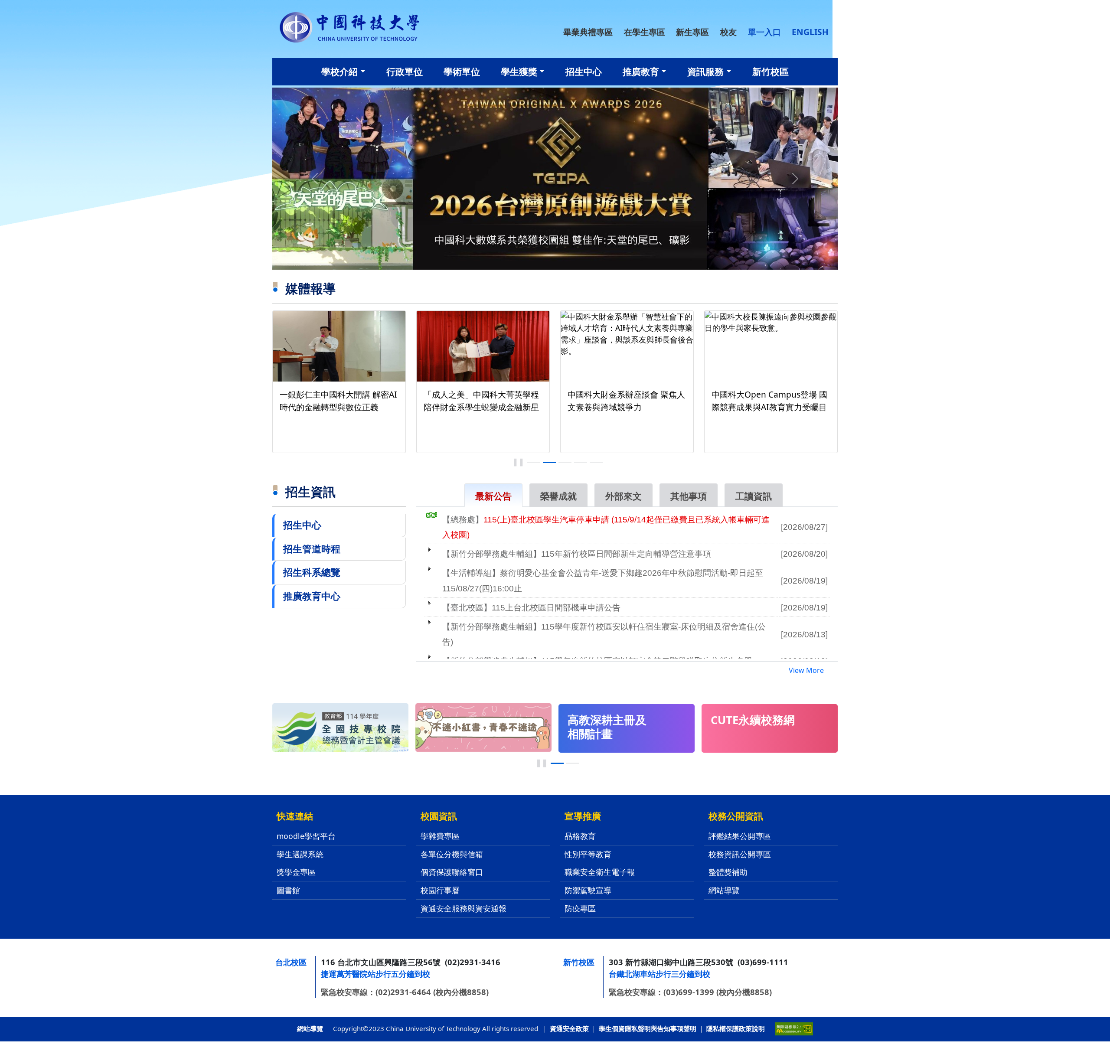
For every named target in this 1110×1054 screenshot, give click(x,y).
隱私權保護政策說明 (735, 1028)
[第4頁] (580, 462)
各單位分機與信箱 (452, 854)
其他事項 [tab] (688, 496)
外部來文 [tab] (623, 496)
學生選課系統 (300, 854)
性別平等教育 (588, 854)
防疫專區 (580, 908)
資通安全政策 (569, 1028)
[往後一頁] (795, 381)
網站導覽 (724, 890)
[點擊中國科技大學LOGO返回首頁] (349, 26)
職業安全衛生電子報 (600, 872)
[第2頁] (549, 462)
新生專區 (692, 32)
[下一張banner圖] (795, 179)
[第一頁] (557, 763)
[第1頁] (533, 462)
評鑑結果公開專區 (739, 836)
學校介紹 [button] (339, 71)
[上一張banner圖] (314, 179)
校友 (728, 32)
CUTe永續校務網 (753, 720)
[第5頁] (596, 462)
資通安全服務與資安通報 (463, 908)
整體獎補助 (728, 872)
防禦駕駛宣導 (588, 890)
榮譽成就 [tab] (558, 496)
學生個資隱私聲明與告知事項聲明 (647, 1028)
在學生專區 (644, 32)
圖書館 (288, 890)
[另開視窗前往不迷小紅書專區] (483, 726)
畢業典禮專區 (588, 32)
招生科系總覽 (311, 572)
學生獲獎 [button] (519, 71)
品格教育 (580, 836)
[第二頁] (572, 763)
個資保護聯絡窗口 (452, 872)
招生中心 (583, 71)
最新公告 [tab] (493, 496)
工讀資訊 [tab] (753, 496)
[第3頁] (564, 462)
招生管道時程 (311, 548)
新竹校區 (770, 71)
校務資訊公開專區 (739, 854)
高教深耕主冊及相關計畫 (607, 726)
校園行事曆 (440, 890)
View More (806, 670)
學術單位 (462, 71)
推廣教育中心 (311, 596)
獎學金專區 (296, 872)
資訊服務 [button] (705, 71)
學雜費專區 (440, 836)
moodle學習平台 (306, 836)
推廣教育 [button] (641, 71)
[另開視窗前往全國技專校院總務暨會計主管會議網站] (340, 726)
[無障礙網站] (794, 1028)
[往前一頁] (314, 381)
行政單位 (404, 71)
